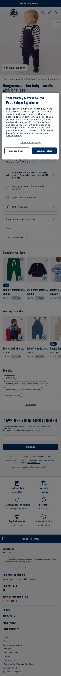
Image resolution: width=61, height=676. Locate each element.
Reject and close (15, 150)
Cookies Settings (30, 142)
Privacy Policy (14, 135)
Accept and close (44, 150)
